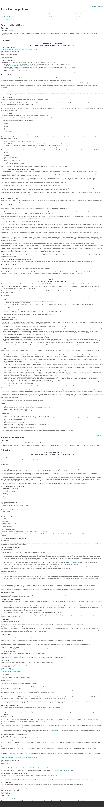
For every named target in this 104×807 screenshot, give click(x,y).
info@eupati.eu (79, 344)
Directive (26, 474)
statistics (74, 562)
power (11, 256)
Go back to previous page (96, 6)
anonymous (68, 562)
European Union (57, 730)
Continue (52, 805)
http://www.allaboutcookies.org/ (39, 767)
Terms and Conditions (46, 803)
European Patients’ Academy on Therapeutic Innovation (18, 49)
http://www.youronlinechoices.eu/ (64, 770)
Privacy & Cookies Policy (57, 803)
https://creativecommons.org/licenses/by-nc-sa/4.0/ (56, 180)
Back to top (98, 435)
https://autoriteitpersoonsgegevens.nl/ (11, 671)
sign (43, 340)
